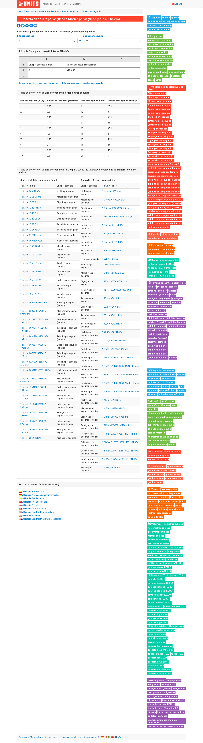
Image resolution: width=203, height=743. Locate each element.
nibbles (173, 357)
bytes (173, 294)
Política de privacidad (86, 737)
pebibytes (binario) (158, 346)
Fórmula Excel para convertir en (44, 51)
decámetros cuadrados (160, 48)
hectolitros (164, 555)
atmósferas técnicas (159, 405)
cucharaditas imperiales (160, 650)
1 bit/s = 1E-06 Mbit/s (30, 197)
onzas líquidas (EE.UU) (159, 602)
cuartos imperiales (158, 622)
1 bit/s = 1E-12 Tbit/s (30, 208)
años (182, 501)
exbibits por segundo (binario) (164, 184)
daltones (162, 716)
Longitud (156, 370)
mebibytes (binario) (158, 334)
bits (184, 283)
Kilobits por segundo (159, 97)
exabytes (176, 302)
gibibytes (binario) (157, 338)
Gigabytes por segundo (160, 140)
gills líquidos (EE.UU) (158, 598)
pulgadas (153, 390)
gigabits (173, 286)
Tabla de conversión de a (54, 92)
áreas (151, 80)
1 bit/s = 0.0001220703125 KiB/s (35, 370)
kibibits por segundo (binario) (163, 164)
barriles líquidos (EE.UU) (160, 583)
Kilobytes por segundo (159, 132)
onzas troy (178, 712)
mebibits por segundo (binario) (164, 168)
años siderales (155, 517)
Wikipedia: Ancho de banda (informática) (41, 495)
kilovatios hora (169, 238)
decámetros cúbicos (158, 531)
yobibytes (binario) (157, 357)
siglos (178, 505)
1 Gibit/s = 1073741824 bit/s (115, 349)
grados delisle (172, 474)
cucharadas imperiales (160, 646)
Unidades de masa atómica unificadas (162, 721)
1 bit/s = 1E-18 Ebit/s (30, 219)
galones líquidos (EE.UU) (160, 587)
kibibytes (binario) (157, 330)
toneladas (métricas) (173, 700)
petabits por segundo (159, 113)
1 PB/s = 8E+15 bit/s (112, 298)
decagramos (154, 688)
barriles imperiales (157, 614)
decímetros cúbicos (158, 539)
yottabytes (166, 306)
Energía (155, 234)
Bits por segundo (70, 11)
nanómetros (154, 386)
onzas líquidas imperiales (161, 630)
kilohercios (153, 249)
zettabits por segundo (159, 121)
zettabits (152, 294)
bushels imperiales (158, 638)
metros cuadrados (157, 52)
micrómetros (168, 382)
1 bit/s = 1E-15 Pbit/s (30, 213)
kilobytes (152, 298)
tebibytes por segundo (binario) (164, 207)
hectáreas (176, 76)
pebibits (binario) (157, 322)
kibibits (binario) (156, 310)
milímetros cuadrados (159, 64)
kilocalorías (154, 238)
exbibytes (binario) (157, 349)
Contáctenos (76, 4)
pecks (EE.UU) (178, 575)
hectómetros (154, 374)
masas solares (175, 726)
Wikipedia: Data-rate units (34, 508)
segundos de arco (176, 21)
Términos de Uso (67, 737)
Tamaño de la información (165, 283)
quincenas (164, 501)
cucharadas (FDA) (157, 657)
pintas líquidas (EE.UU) (160, 594)
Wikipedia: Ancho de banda (34, 502)
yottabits (164, 294)
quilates (152, 716)
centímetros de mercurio (161, 425)
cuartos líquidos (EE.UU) (160, 591)
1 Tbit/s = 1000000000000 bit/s (117, 216)
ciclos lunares (176, 509)
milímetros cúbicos (158, 547)
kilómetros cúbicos (173, 524)
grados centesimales (159, 29)
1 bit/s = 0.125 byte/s (30, 235)
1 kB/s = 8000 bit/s (111, 264)
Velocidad (156, 451)
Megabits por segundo (159, 101)
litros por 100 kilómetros (161, 275)
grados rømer (155, 482)
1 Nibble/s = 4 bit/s (111, 467)
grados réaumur (173, 478)
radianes (152, 25)
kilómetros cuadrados (159, 40)
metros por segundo (158, 455)
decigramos (179, 688)
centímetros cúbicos (158, 543)
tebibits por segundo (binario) (163, 176)
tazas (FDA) (177, 654)
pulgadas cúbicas (157, 551)
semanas (153, 501)
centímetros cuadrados (160, 60)
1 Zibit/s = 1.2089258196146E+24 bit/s (120, 391)
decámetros (169, 374)
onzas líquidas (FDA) (159, 654)
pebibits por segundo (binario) (164, 180)
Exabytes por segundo (159, 152)
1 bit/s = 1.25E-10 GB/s (31, 255)
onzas (168, 712)
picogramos (154, 700)
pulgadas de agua (157, 444)
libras (160, 712)
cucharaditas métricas (160, 673)
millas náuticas (167, 390)
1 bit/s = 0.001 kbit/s (30, 191)
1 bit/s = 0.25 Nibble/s (30, 438)
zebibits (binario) (157, 326)
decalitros (177, 555)
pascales (152, 409)
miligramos (169, 692)
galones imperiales (158, 618)
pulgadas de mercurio (159, 429)
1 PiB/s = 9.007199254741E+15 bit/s (119, 434)
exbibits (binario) (177, 322)
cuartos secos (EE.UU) (159, 571)
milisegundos (173, 493)
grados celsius (175, 466)
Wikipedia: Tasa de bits (33, 491)
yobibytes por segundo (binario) (164, 223)
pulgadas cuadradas (159, 76)
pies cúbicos (176, 547)
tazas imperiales (156, 642)
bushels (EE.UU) (156, 579)
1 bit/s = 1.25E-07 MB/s (31, 246)
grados (175, 17)
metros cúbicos (156, 535)
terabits (152, 290)
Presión (155, 401)
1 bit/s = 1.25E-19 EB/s (31, 280)
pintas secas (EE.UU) (158, 575)
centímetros (167, 378)
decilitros (160, 559)
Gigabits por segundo (159, 105)
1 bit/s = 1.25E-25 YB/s (31, 294)
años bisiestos (155, 505)
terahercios (168, 253)
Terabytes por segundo (160, 144)
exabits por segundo (158, 117)
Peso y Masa (158, 680)
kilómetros (168, 370)
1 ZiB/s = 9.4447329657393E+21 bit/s (120, 451)
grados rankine (156, 474)
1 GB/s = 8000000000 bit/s (115, 281)
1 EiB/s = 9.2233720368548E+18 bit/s (120, 442)
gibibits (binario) (156, 318)
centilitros (171, 559)
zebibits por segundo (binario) (164, 187)
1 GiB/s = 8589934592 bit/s (115, 417)
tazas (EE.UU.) (155, 606)
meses (175, 501)
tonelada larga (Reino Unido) (163, 708)
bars (173, 405)
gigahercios (154, 253)
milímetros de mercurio (160, 421)
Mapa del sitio (61, 4)
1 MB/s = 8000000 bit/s (113, 273)
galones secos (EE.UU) (159, 567)
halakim (162, 509)
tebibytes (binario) (157, 342)
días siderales (164, 513)
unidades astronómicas (170, 394)
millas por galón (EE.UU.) (161, 264)
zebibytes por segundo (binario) (164, 219)
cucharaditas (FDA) (158, 661)
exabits (172, 290)
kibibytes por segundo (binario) (164, 195)
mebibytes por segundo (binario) (165, 199)
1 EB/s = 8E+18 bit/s (112, 307)
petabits (162, 290)
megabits (162, 286)
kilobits (152, 286)
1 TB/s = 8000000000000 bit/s (116, 290)
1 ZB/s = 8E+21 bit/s (112, 315)
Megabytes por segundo (160, 136)
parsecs (181, 390)
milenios (152, 509)
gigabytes (177, 298)
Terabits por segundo (159, 109)
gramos (167, 688)
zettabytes (153, 306)
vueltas (166, 17)
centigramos (154, 692)
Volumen (156, 524)
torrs (150, 417)
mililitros (152, 563)
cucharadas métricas (159, 669)
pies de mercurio (156, 432)
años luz (152, 394)
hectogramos (168, 684)
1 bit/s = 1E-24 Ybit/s (30, 230)
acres (158, 80)
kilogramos (154, 684)
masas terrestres (157, 726)
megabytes (164, 298)
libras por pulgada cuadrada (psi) (165, 413)
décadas (169, 505)
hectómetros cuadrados (160, 44)
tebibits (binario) (176, 318)
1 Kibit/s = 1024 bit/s (112, 332)
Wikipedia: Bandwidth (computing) (38, 512)
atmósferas (168, 401)
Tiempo (155, 489)
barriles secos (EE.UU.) (170, 563)
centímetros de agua (159, 440)
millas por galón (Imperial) (162, 268)
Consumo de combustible (164, 260)
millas (165, 386)
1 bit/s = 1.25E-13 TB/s (31, 263)
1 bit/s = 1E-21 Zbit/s (30, 224)
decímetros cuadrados (160, 56)
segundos (153, 497)
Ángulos (155, 17)
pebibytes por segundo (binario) (164, 211)
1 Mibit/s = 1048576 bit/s (114, 340)
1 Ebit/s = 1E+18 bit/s (112, 233)
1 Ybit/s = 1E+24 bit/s (112, 250)
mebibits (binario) (157, 314)
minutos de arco (156, 21)
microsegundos (156, 493)
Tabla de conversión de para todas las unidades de (77, 171)
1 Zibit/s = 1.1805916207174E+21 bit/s (120, 383)
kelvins (172, 470)
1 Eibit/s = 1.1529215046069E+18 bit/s (120, 374)
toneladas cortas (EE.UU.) (161, 704)
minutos (164, 497)
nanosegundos (169, 489)
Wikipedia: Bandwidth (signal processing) (41, 519)
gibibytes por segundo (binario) (164, 203)
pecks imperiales (157, 634)
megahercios (168, 249)
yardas (174, 386)
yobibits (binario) (176, 326)
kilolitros (152, 555)
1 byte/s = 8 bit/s (110, 259)
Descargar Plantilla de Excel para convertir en (62, 83)
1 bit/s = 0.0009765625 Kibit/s (34, 302)
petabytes (164, 302)
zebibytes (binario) (157, 353)
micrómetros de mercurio (168, 417)
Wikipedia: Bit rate (30, 505)
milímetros (153, 382)
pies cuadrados (177, 72)
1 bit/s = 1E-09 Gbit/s (30, 202)
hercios (169, 245)
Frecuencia (157, 245)
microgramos (155, 696)
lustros (151, 513)
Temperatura (158, 466)
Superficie (156, 36)
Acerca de (47, 4)
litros (150, 559)
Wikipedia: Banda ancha (33, 498)
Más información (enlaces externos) (39, 484)
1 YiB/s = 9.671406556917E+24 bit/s (119, 459)
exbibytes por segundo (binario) (164, 215)
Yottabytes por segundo (160, 160)
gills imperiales (176, 626)
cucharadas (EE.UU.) (174, 606)
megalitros (174, 551)
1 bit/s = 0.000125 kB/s (31, 241)
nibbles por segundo (91, 11)
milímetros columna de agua (163, 436)
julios (164, 234)
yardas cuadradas (157, 72)
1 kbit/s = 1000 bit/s (111, 191)
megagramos (174, 680)
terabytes (153, 302)
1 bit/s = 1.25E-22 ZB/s (31, 285)
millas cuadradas (157, 68)
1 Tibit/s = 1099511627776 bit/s (117, 357)
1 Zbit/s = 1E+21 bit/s (112, 242)
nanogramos (170, 696)
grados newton (156, 478)
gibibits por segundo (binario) (163, 172)
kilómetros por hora (158, 459)
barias (171, 444)
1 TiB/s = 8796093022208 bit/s (117, 425)
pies (181, 386)
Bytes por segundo (157, 128)
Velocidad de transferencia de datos (41, 11)
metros (181, 374)
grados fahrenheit (157, 470)
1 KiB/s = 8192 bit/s (111, 400)
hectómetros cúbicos (159, 528)
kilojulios (173, 234)
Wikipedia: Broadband (32, 515)
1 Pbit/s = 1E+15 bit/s (112, 225)
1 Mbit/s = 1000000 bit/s (114, 200)
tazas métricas (156, 665)
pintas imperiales (157, 626)
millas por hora (172, 451)
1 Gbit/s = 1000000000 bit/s (115, 208)
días (180, 497)
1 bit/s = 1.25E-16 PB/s (31, 271)
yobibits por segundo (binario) (164, 191)
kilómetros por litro (158, 272)
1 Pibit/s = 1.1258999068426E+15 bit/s (120, 366)
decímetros (154, 378)
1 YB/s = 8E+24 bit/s (112, 324)
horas (173, 497)
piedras (152, 712)
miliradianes (165, 25)
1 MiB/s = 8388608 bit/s (113, 408)
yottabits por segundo (159, 124)
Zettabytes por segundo (160, 156)
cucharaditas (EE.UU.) (159, 610)
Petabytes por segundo (160, 148)
